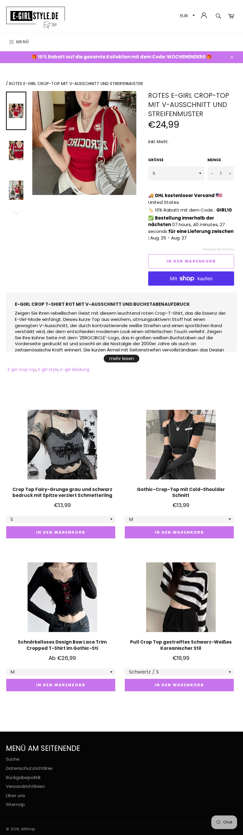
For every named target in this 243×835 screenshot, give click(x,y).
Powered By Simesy (218, 249)
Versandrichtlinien (25, 786)
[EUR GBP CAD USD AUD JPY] (187, 16)
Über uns (15, 795)
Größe (156, 160)
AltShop (28, 828)
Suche (13, 759)
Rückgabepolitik (23, 777)
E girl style (48, 369)
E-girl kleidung (74, 369)
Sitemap (15, 804)
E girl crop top (22, 369)
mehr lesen (121, 358)
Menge (214, 160)
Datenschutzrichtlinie (29, 768)
